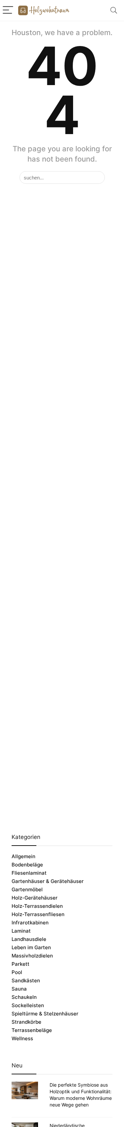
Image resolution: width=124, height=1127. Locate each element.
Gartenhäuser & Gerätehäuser (48, 881)
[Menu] (8, 10)
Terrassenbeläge (32, 1030)
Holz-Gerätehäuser (35, 898)
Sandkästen (26, 980)
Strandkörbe (26, 1022)
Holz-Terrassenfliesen (38, 914)
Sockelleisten (28, 1005)
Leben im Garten (31, 947)
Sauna (19, 989)
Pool (17, 972)
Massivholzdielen (32, 956)
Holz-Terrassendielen (37, 906)
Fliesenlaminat (29, 873)
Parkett (20, 964)
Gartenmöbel (27, 889)
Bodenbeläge (27, 864)
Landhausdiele (29, 939)
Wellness (22, 1038)
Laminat (21, 931)
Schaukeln (24, 997)
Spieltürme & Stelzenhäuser (45, 1013)
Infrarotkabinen (30, 922)
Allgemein (23, 856)
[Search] (114, 10)
